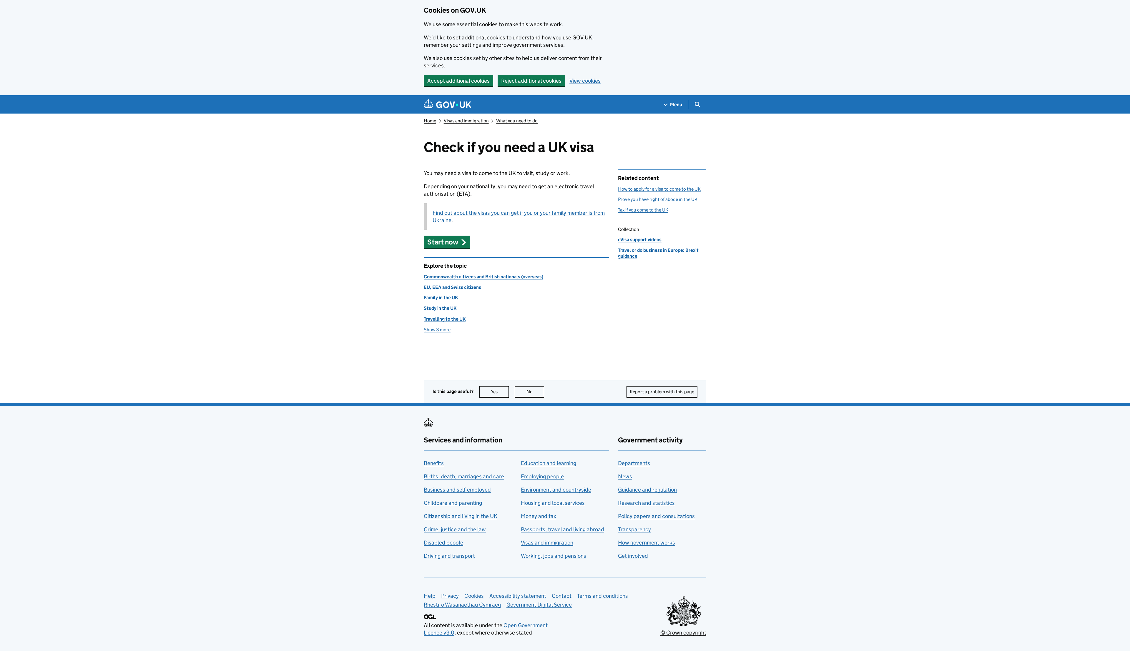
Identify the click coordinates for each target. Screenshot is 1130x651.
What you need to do (517, 121)
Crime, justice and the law (455, 529)
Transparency (634, 529)
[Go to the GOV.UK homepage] (447, 104)
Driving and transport (449, 555)
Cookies (474, 595)
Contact (561, 595)
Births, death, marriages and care (464, 476)
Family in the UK (441, 297)
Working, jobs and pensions (553, 555)
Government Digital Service (539, 604)
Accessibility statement (517, 595)
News (625, 476)
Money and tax (538, 516)
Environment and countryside (556, 489)
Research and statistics (646, 503)
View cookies (585, 81)
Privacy (450, 595)
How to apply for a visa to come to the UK (659, 189)
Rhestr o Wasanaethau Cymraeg (462, 604)
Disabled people (443, 542)
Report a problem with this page (662, 391)
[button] (447, 242)
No (535, 391)
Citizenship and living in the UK (460, 516)
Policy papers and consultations (656, 516)
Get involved (633, 555)
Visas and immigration (466, 121)
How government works (646, 542)
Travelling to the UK (445, 319)
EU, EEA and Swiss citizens (452, 287)
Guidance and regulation (647, 489)
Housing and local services (553, 503)
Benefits (434, 463)
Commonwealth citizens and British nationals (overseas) (483, 276)
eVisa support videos (640, 239)
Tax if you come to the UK (643, 210)
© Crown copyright (683, 632)
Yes (500, 391)
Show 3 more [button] (437, 329)
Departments (634, 463)
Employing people (542, 476)
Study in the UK (440, 308)
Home (430, 121)
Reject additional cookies (531, 80)
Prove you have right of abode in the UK (657, 199)
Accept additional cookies (458, 80)
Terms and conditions (602, 595)
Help (430, 595)
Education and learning (548, 463)
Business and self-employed (457, 489)
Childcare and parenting (453, 503)
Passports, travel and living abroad (562, 529)
